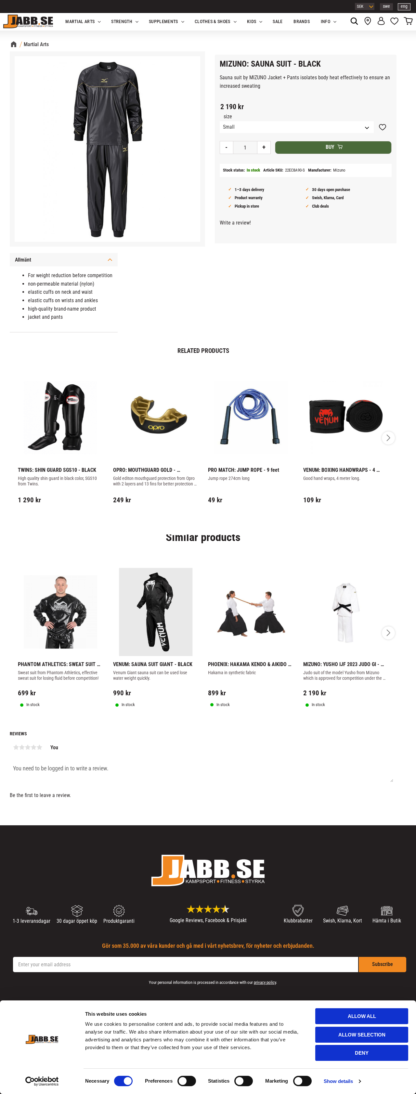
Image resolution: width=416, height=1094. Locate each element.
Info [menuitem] (325, 21)
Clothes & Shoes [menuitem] (212, 21)
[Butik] (368, 22)
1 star (16, 747)
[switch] (186, 1081)
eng (404, 6)
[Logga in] (381, 22)
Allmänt (23, 260)
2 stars (22, 747)
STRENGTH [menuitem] (121, 21)
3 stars (28, 747)
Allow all (362, 1016)
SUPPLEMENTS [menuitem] (163, 21)
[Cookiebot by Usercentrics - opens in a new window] (42, 1081)
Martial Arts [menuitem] (80, 21)
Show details (338, 1081)
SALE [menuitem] (277, 21)
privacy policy (265, 982)
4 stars (33, 747)
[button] (394, 22)
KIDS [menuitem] (251, 21)
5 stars (39, 747)
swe (386, 6)
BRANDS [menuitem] (301, 21)
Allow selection (361, 1034)
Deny (362, 1053)
